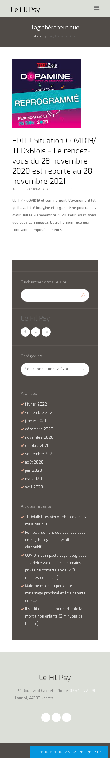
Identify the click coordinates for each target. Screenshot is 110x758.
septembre (39, 412)
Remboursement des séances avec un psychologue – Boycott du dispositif (55, 540)
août (34, 462)
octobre (37, 445)
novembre (39, 437)
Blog (20, 189)
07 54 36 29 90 (83, 690)
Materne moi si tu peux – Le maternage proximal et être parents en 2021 (55, 593)
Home (38, 36)
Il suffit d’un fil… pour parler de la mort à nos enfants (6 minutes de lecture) (53, 616)
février (36, 404)
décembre (39, 429)
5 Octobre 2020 (38, 189)
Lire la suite (24, 243)
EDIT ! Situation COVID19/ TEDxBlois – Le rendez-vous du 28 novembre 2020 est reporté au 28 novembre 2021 (54, 161)
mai (33, 478)
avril (34, 487)
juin (33, 470)
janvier (35, 420)
